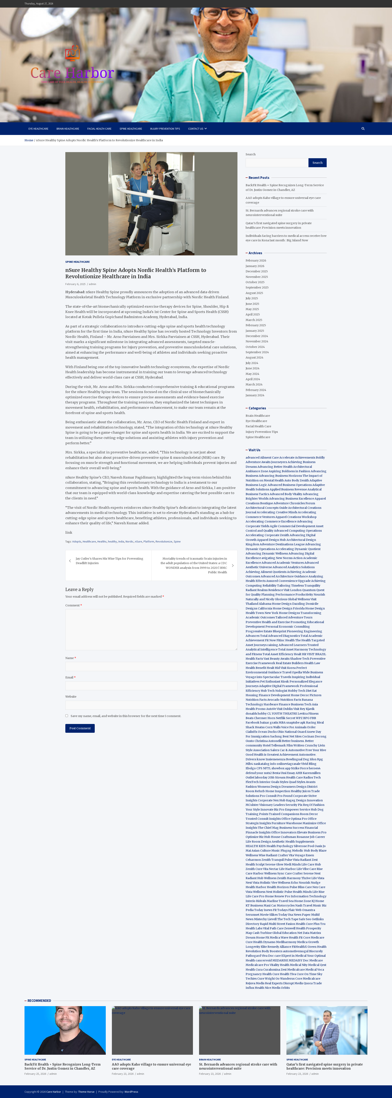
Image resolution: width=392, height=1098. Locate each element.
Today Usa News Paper (294, 914)
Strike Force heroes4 (306, 768)
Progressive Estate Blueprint (266, 631)
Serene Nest (312, 873)
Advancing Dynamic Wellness (267, 553)
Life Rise (318, 892)
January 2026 (255, 266)
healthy (112, 541)
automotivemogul (295, 951)
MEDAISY (295, 960)
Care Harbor (255, 873)
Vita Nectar (270, 869)
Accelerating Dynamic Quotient (298, 549)
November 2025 (257, 277)
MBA (282, 722)
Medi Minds (292, 864)
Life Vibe (302, 869)
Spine (177, 541)
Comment (73, 605)
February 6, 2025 (75, 284)
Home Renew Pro (277, 896)
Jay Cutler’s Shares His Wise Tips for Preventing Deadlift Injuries (109, 561)
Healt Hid (273, 668)
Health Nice (263, 988)
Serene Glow (274, 864)
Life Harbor (287, 869)
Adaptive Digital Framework (279, 686)
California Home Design (275, 608)
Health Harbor (256, 887)
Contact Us (195, 128)
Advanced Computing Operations (298, 530)
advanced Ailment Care (262, 457)
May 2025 (252, 309)
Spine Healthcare (131, 128)
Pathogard (253, 956)
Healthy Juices (301, 791)
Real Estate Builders (290, 663)
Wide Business (313, 672)
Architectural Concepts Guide (266, 508)
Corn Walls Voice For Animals (285, 727)
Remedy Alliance (279, 947)
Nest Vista (252, 882)
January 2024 (255, 395)
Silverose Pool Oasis (308, 846)
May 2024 (252, 374)
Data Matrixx (312, 933)
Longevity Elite (256, 947)
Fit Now (270, 640)
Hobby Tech (296, 691)
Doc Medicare (313, 960)
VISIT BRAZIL (316, 654)
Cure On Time (306, 974)
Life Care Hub (311, 864)
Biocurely (316, 951)
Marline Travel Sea (280, 901)
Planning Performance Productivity (287, 594)
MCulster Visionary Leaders (265, 805)
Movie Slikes (269, 914)
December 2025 (257, 271)
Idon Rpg (316, 759)
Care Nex (311, 887)
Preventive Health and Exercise (268, 622)
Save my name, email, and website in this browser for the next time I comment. (126, 716)
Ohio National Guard (291, 732)
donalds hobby (256, 713)
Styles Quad (288, 782)
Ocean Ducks (267, 732)
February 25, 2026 (35, 1074)
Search (251, 154)
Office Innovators (283, 832)
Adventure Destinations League (282, 544)
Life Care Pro (255, 896)
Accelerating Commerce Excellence (271, 521)
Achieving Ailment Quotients (266, 572)
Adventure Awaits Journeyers (266, 462)
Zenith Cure (254, 869)
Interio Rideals (256, 901)
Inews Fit (270, 910)
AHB (299, 773)
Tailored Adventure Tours (293, 617)
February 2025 (256, 325)
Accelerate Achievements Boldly (302, 457)
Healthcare (89, 541)
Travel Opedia (292, 672)
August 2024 (254, 357)
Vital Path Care (273, 928)
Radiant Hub (254, 878)
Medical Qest (317, 965)
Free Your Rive (315, 750)
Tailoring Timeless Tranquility (298, 585)
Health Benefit (256, 668)
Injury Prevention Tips (165, 128)
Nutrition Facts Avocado (263, 700)
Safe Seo (305, 919)
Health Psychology (279, 846)
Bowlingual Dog (297, 759)
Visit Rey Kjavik (304, 709)
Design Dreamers (283, 786)
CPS (259, 768)
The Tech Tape (287, 919)
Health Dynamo (264, 942)
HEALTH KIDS (256, 846)
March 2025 (254, 320)
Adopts (76, 541)
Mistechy (260, 919)
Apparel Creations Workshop (295, 517)
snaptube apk (295, 722)
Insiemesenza (276, 759)
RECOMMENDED (39, 1000)
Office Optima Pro (294, 819)
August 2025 (254, 293)
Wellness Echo (288, 882)
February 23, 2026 (123, 1074)
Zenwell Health (294, 928)
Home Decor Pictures (306, 695)
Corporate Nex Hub (271, 800)
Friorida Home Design (309, 608)
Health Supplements (299, 841)
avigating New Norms (277, 558)
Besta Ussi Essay (283, 773)
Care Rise (316, 869)
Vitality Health (279, 965)
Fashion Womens (258, 786)
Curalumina (271, 969)
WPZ (299, 718)
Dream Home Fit (257, 937)
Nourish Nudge (309, 882)
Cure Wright (266, 978)
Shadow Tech (299, 658)
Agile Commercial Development (292, 526)
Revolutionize (164, 541)
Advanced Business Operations (290, 485)
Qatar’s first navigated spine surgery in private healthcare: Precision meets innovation (324, 1066)
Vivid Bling (308, 764)
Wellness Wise (255, 855)
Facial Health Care (99, 128)
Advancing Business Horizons (280, 476)
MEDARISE (280, 960)
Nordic (130, 541)
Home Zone (302, 901)
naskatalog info (265, 764)
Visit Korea (288, 668)
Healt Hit (300, 654)
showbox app (281, 768)
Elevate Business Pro (311, 832)
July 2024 (252, 363)
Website (70, 696)
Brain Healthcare (68, 128)
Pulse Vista (292, 860)
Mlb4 (249, 764)
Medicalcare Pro (257, 965)
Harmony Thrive (299, 878)
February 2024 (256, 390)
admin (92, 284)
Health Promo (256, 709)
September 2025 (257, 287)
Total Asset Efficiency (278, 654)
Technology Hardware (262, 704)
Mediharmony (286, 942)
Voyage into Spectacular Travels (268, 677)
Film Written (295, 745)
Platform (149, 541)
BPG (306, 718)
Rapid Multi (268, 924)
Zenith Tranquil (273, 860)
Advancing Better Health (275, 467)
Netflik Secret (285, 718)
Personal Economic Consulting (287, 626)
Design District (306, 786)
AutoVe (271, 709)
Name (70, 658)
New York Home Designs (282, 613)
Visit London (293, 590)
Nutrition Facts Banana (296, 700)
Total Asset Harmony (293, 649)
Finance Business (291, 704)
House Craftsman (283, 837)
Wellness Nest (262, 892)
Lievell (272, 919)
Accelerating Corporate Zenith (267, 535)
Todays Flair (286, 910)
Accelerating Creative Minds (277, 512)
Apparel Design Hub (271, 540)
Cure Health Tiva (284, 974)
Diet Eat (311, 691)
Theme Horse (86, 1092)
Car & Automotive (292, 750)
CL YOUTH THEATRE (282, 713)
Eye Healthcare (38, 128)
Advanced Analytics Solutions (294, 567)
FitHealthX (299, 947)
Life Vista (317, 878)
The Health (303, 640)
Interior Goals (269, 782)
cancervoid (264, 960)
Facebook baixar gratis (262, 722)
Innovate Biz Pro (272, 809)
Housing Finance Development (268, 695)
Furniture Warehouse (287, 823)
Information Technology (308, 896)
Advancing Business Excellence (291, 498)
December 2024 (257, 336)
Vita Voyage (297, 855)
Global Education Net (287, 933)
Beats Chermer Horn (260, 718)
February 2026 (256, 260)
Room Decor (309, 814)
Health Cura (254, 969)
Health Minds (302, 892)
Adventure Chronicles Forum (294, 503)
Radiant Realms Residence (264, 590)
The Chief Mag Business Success (281, 828)
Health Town (255, 613)
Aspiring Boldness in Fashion (289, 471)
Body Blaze (318, 850)
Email (70, 677)
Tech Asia (311, 704)
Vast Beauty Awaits (277, 658)
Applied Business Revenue (288, 489)
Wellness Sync (274, 873)
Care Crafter (294, 873)
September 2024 (257, 352)
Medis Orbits (281, 988)
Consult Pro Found (279, 796)
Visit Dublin (285, 709)
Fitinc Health (285, 640)
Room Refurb (255, 791)
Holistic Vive (268, 882)
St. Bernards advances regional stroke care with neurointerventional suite (238, 1066)
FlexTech (252, 782)
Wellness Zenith (275, 878)
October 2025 (255, 282)
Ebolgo (251, 768)
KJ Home (318, 901)
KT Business (254, 905)
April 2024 (253, 379)
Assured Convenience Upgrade (288, 581)
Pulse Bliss (297, 887)
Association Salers (266, 750)
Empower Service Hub (301, 809)
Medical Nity (298, 965)
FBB (313, 718)
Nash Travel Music (308, 905)
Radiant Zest (309, 860)
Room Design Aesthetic (268, 841)
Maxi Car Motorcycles (279, 905)
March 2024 (254, 384)
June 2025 (252, 304)
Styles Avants (306, 782)
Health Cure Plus (308, 924)
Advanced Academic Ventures (283, 563)
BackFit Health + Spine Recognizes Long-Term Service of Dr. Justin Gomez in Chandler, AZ (62, 1066)
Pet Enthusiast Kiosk (274, 681)
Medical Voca (314, 969)
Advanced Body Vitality (286, 494)
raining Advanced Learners (287, 645)
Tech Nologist (277, 691)
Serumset (252, 914)
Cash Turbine (262, 933)
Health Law (312, 663)
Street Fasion (286, 924)
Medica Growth (308, 942)
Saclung (276, 736)
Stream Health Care (289, 777)
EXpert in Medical (293, 956)
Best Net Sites (292, 736)
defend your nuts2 (259, 773)
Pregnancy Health (259, 974)
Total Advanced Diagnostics (280, 636)
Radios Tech (312, 777)
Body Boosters (272, 951)
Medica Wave (279, 937)
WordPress (131, 1092)
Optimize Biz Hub (258, 837)
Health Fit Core (299, 937)
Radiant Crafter (277, 855)
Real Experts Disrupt (279, 983)
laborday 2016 (264, 777)
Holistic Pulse (282, 892)
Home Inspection (277, 791)
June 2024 (252, 368)
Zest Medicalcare (293, 969)
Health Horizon (278, 887)
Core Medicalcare (307, 978)
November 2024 (257, 341)
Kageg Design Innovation (304, 800)
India (121, 541)
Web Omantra (305, 910)
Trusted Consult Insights (263, 819)
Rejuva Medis (255, 983)
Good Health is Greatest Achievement (272, 754)
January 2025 (255, 331)
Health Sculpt (255, 864)
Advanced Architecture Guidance (284, 576)
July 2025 (252, 298)
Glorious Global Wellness (292, 599)
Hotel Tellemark (274, 745)
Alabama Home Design (275, 604)
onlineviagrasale (289, 764)
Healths (102, 541)
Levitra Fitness (308, 713)
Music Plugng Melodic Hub (290, 850)
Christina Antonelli (268, 741)
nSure (138, 541)
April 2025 (253, 314)
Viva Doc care (271, 956)
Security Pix (293, 805)
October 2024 (255, 347)
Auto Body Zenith (296, 480)
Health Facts (255, 658)
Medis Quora (303, 983)
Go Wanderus (285, 978)
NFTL (267, 768)
